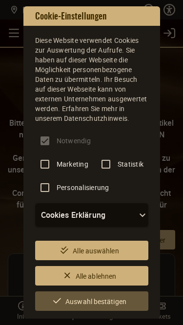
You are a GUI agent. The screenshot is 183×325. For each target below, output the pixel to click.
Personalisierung (83, 187)
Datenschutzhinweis (96, 118)
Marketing (72, 164)
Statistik (130, 164)
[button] (91, 215)
